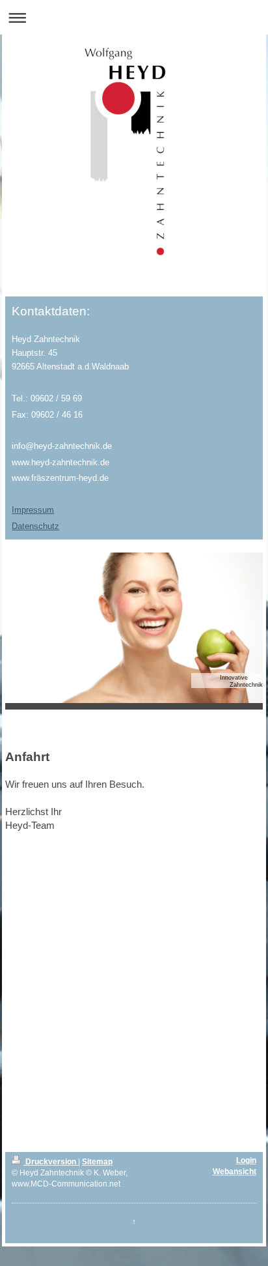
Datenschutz (35, 526)
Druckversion (50, 1161)
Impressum (33, 510)
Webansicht (234, 1171)
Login (246, 1160)
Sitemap (97, 1161)
